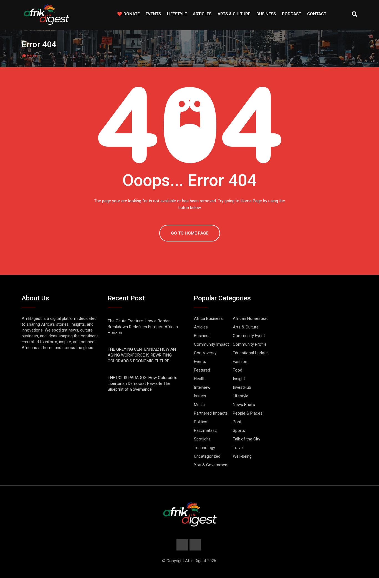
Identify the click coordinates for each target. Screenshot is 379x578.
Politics (200, 421)
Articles (202, 13)
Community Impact (211, 344)
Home (31, 55)
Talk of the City (246, 439)
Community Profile (250, 344)
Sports (239, 430)
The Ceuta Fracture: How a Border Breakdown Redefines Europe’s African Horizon (143, 326)
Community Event (249, 335)
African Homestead (251, 318)
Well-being (242, 456)
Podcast (291, 13)
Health (200, 378)
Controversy (205, 352)
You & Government (211, 464)
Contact (316, 13)
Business (266, 13)
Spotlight (202, 439)
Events (153, 13)
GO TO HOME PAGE (189, 233)
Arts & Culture (234, 13)
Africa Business (208, 318)
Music (199, 404)
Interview (202, 387)
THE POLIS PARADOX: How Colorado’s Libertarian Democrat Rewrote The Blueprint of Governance (142, 383)
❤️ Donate (128, 13)
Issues (200, 395)
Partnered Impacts (211, 413)
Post (237, 421)
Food (237, 370)
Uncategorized (207, 456)
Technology (204, 447)
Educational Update (250, 352)
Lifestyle (177, 13)
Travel (238, 447)
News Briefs (244, 404)
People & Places (247, 413)
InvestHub (242, 387)
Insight (239, 378)
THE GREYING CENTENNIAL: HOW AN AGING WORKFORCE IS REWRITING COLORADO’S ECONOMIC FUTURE (142, 355)
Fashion (240, 361)
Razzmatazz (205, 430)
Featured (202, 370)
